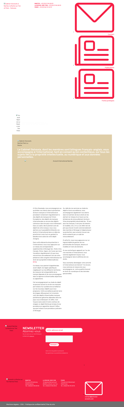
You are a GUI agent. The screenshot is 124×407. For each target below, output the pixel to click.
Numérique (76, 107)
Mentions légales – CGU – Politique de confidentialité (25, 404)
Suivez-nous (108, 388)
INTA (34, 262)
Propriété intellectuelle (61, 107)
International (107, 107)
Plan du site (50, 404)
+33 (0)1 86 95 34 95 (45, 7)
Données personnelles (91, 107)
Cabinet (118, 107)
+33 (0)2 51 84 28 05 (47, 3)
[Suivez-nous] (105, 384)
